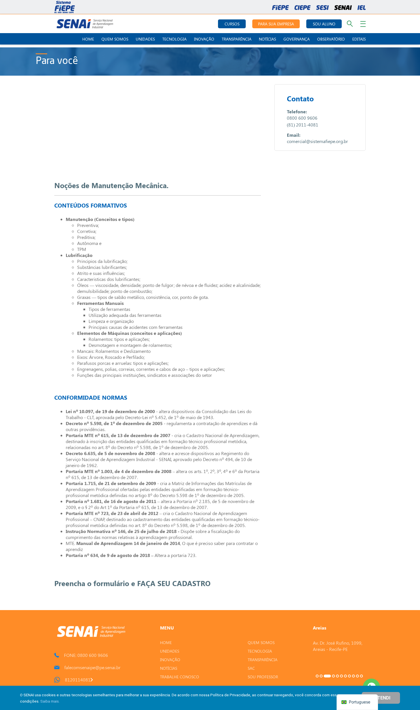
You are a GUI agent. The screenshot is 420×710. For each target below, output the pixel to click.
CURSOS (232, 24)
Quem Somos (114, 39)
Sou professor (263, 676)
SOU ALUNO (324, 24)
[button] (317, 676)
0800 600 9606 (302, 118)
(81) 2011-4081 (302, 125)
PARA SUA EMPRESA (276, 24)
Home (88, 39)
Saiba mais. (50, 701)
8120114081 (78, 680)
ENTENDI (380, 698)
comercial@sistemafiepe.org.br (317, 141)
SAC (251, 668)
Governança (296, 39)
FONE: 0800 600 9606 (86, 655)
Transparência (236, 39)
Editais (359, 39)
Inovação (204, 39)
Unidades (145, 39)
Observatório (331, 39)
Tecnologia (174, 39)
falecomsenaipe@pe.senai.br (92, 667)
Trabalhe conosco (179, 676)
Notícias (267, 39)
